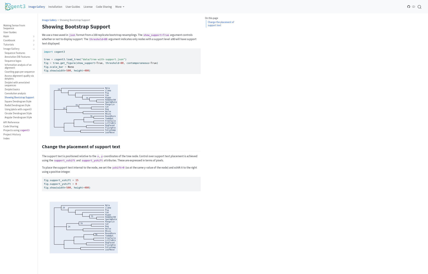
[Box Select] (96, 79)
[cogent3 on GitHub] (409, 6)
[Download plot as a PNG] (83, 79)
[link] (120, 6)
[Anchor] (123, 146)
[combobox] (419, 6)
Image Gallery (49, 20)
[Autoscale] (114, 79)
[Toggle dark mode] (413, 6)
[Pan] (92, 79)
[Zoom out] (110, 79)
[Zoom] (88, 79)
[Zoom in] (106, 79)
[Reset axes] (118, 79)
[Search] (419, 6)
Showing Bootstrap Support (75, 20)
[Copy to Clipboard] (199, 49)
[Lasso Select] (100, 79)
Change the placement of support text (221, 24)
